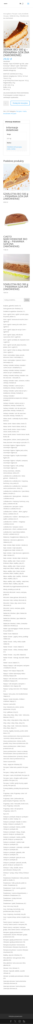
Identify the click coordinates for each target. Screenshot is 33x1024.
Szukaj (27, 300)
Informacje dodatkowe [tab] (12, 122)
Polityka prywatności (15, 1016)
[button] (26, 23)
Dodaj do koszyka (20, 103)
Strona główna (7, 14)
